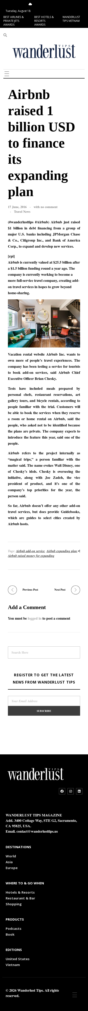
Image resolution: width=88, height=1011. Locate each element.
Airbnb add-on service (30, 551)
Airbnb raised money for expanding (31, 556)
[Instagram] (70, 791)
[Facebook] (62, 791)
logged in (35, 618)
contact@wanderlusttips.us (37, 831)
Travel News (22, 211)
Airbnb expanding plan (61, 551)
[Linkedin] (79, 791)
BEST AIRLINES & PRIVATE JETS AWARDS (13, 21)
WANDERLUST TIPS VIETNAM (71, 19)
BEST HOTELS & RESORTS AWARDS (44, 21)
